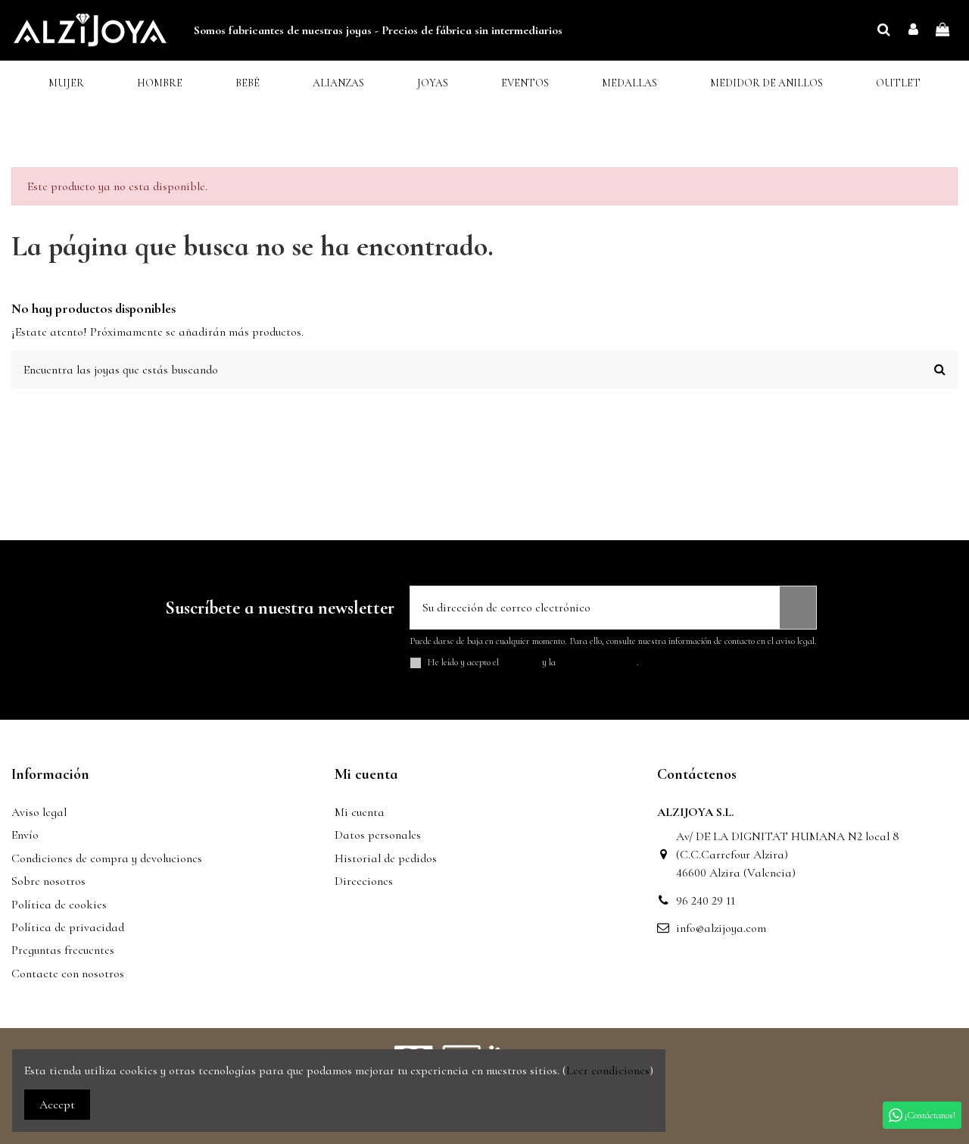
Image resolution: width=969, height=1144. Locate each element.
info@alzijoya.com (721, 928)
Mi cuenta (360, 812)
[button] (66, 84)
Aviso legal (39, 812)
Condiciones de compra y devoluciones (106, 858)
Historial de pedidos (386, 858)
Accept (57, 1104)
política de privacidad (597, 662)
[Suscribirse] (798, 607)
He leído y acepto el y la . (533, 662)
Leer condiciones (608, 1070)
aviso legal (520, 662)
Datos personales (378, 834)
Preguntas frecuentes (62, 950)
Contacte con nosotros (67, 973)
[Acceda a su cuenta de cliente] (913, 30)
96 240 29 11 (705, 900)
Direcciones (364, 881)
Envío (25, 834)
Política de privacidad (67, 927)
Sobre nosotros (48, 881)
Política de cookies (59, 904)
